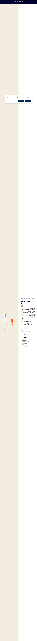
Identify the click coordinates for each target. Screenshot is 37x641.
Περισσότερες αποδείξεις (25, 346)
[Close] (31, 96)
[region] (18, 99)
